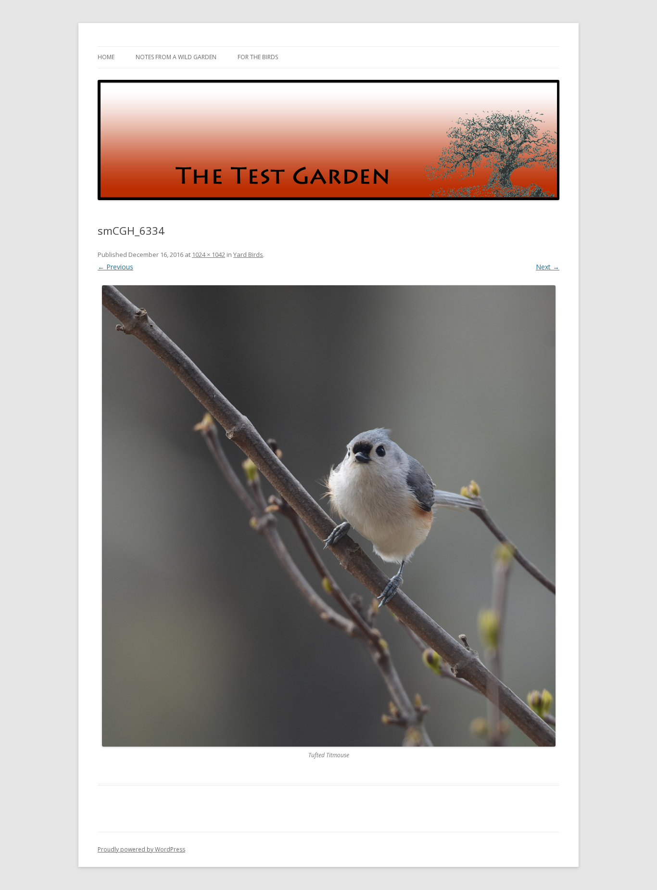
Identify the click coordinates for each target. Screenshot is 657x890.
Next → (547, 266)
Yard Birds (248, 254)
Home (106, 57)
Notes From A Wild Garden (176, 57)
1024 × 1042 (208, 254)
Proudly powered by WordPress (141, 849)
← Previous (115, 266)
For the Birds (258, 57)
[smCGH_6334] (328, 516)
